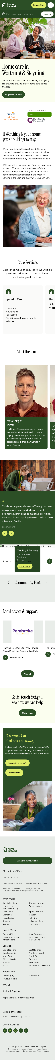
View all (27, 674)
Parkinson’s (11, 314)
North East (7, 956)
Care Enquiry (8, 976)
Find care (47, 14)
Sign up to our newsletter (27, 860)
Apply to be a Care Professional (18, 997)
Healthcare (8, 912)
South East (7, 962)
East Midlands (35, 950)
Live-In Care (34, 924)
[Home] (9, 5)
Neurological (12, 311)
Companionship (36, 903)
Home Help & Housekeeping (10, 907)
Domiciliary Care (10, 903)
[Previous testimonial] (4, 533)
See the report (34, 110)
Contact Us (34, 976)
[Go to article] (5, 657)
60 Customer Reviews (11, 119)
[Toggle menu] (51, 5)
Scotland (33, 959)
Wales (5, 965)
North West (34, 956)
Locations (8, 945)
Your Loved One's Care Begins (37, 938)
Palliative (33, 918)
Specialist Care (36, 912)
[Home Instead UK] (10, 849)
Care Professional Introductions (11, 938)
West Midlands (9, 959)
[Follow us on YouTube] (21, 1030)
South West (34, 962)
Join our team (14, 772)
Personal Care (35, 906)
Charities (27, 1017)
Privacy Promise (10, 979)
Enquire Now (38, 5)
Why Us (6, 984)
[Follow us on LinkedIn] (10, 1030)
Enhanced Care (36, 921)
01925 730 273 (10, 877)
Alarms (6, 924)
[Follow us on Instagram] (15, 1030)
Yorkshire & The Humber (39, 965)
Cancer (32, 915)
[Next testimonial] (11, 533)
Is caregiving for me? (17, 763)
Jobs (5, 1017)
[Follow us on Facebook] (5, 1030)
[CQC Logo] (40, 121)
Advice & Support (11, 991)
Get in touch (27, 713)
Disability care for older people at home (21, 320)
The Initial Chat (9, 934)
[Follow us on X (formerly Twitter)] (26, 1030)
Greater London (10, 953)
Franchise (15, 1017)
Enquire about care (13, 94)
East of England (9, 950)
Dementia (11, 308)
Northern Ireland (36, 953)
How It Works (9, 930)
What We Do (9, 898)
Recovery (7, 921)
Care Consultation (37, 934)
